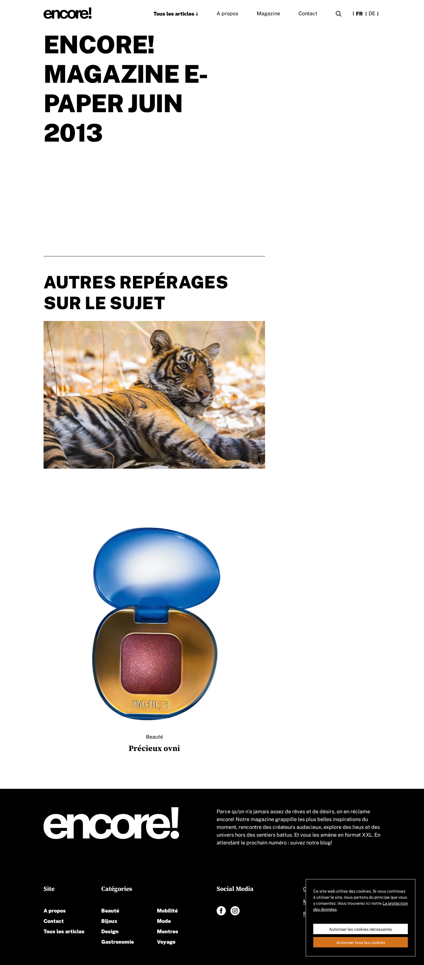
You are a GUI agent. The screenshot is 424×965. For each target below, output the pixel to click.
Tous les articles (173, 13)
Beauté (110, 910)
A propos (227, 13)
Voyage (166, 941)
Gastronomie (117, 941)
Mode (164, 920)
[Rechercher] (339, 14)
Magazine (268, 13)
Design (110, 930)
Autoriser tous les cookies (360, 942)
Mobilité (167, 910)
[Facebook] (221, 910)
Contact (308, 13)
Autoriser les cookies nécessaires (360, 929)
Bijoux (109, 920)
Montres (167, 930)
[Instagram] (235, 910)
